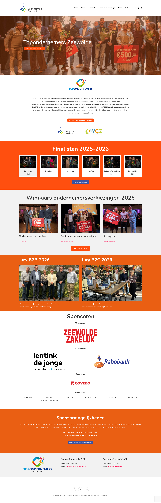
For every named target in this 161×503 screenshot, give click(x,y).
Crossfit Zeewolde (109, 242)
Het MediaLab (89, 495)
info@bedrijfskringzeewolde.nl (76, 466)
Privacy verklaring (78, 495)
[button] (34, 48)
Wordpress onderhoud (101, 495)
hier (67, 435)
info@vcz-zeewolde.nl (115, 466)
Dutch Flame (23, 242)
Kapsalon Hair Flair (67, 242)
